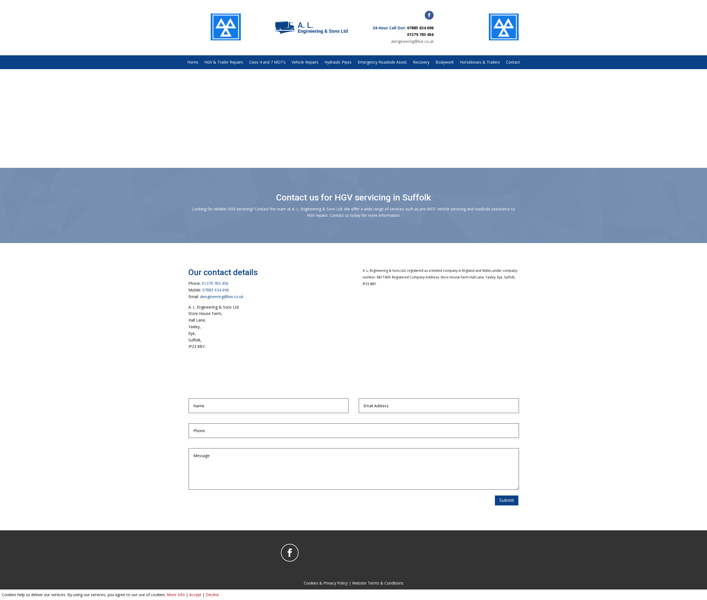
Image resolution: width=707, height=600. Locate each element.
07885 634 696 (420, 27)
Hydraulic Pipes (338, 62)
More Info (176, 594)
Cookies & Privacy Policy (326, 583)
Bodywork (445, 62)
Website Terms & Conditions (377, 583)
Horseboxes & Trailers (480, 62)
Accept (195, 594)
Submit (506, 500)
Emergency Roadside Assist (382, 62)
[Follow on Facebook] (429, 15)
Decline (212, 594)
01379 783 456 (420, 34)
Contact (513, 62)
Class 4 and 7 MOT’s (267, 62)
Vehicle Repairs (305, 62)
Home (192, 62)
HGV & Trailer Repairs (223, 62)
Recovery (421, 62)
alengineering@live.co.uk (412, 41)
